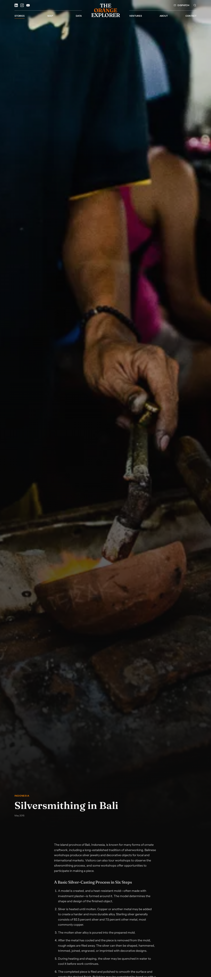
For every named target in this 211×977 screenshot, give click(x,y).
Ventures (135, 15)
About (164, 15)
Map (50, 15)
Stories (20, 15)
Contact (190, 15)
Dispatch (183, 5)
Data (79, 15)
